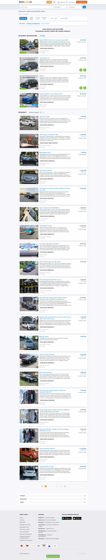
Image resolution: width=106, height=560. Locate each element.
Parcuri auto (71, 2)
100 (61, 486)
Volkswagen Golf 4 (45, 152)
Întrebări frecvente (25, 524)
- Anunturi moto (46, 528)
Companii (44, 18)
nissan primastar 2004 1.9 (47, 448)
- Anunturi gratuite (46, 517)
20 (40, 112)
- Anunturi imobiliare (47, 520)
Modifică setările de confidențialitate (25, 537)
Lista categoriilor (24, 531)
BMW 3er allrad (44, 336)
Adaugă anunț (82, 2)
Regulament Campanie (26, 540)
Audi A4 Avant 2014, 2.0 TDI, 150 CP (50, 261)
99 (56, 486)
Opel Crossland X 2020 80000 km (49, 208)
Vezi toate (42, 35)
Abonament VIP (24, 527)
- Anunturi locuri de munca (48, 522)
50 (43, 112)
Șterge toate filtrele (46, 23)
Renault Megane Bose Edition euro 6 (50, 279)
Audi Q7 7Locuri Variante (47, 354)
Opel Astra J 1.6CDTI (46, 170)
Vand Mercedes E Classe (47, 466)
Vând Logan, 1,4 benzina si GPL (49, 134)
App (50, 2)
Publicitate (22, 522)
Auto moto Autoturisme (32, 23)
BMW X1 (42, 76)
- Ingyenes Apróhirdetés (45, 535)
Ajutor (21, 517)
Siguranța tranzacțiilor (26, 534)
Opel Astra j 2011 (44, 116)
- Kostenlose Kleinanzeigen (48, 538)
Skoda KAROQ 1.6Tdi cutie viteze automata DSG (54, 40)
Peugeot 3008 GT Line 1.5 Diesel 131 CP (51, 94)
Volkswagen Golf (44, 58)
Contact (22, 520)
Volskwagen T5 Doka (46, 226)
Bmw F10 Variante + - (46, 372)
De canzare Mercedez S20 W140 (49, 243)
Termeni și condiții (24, 529)
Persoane (37, 18)
